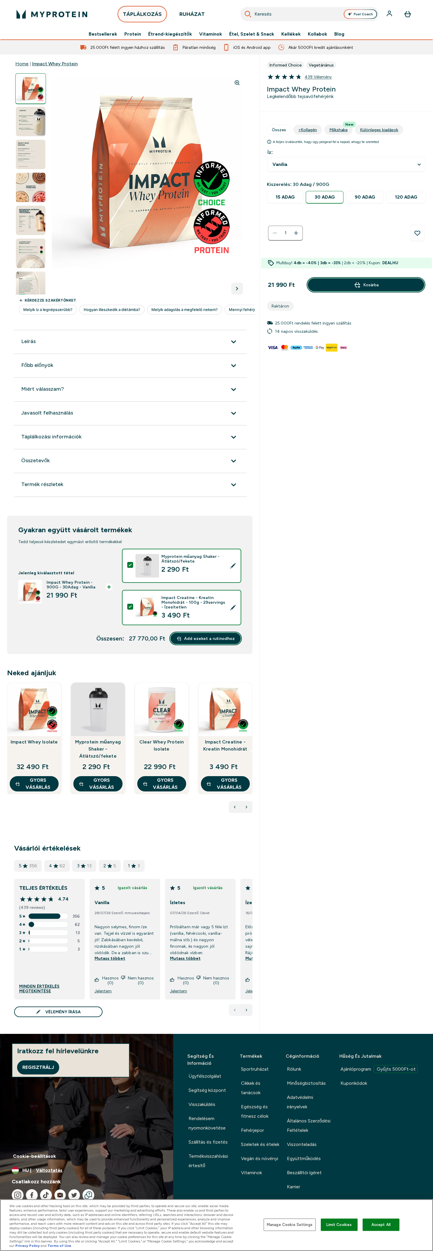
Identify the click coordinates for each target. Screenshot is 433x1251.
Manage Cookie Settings (290, 1224)
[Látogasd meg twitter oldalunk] (74, 1195)
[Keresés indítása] (248, 14)
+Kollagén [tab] (307, 129)
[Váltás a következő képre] (237, 289)
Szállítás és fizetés (208, 1141)
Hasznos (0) (110, 980)
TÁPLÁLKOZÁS (142, 14)
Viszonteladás (302, 1144)
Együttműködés (304, 1158)
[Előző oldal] (235, 1010)
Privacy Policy (27, 1246)
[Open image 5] (30, 220)
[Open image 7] (30, 286)
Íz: (270, 152)
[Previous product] (235, 807)
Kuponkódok (354, 1083)
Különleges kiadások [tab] (379, 129)
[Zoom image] (237, 82)
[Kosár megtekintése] (408, 14)
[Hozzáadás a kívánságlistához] (417, 233)
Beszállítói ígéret (304, 1172)
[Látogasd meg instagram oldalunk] (18, 1195)
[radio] (285, 197)
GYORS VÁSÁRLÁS (38, 784)
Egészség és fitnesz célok (254, 1111)
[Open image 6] (30, 253)
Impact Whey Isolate (34, 741)
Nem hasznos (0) (141, 980)
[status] (285, 233)
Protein (132, 34)
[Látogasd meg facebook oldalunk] (32, 1195)
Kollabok (317, 34)
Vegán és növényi (259, 1158)
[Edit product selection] (233, 566)
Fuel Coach (363, 14)
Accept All (381, 1224)
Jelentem (103, 991)
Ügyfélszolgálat (205, 1076)
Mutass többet (110, 958)
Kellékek (291, 34)
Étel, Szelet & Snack (251, 34)
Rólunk (294, 1069)
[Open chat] (88, 1195)
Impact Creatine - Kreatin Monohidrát (225, 745)
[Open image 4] (30, 187)
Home (22, 63)
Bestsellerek (103, 34)
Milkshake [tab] (341, 128)
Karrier (293, 1186)
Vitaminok (210, 34)
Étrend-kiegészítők (170, 34)
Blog (339, 34)
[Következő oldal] (246, 1010)
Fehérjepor (252, 1130)
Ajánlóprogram (378, 1069)
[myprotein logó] (51, 14)
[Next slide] (251, 751)
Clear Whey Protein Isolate (161, 745)
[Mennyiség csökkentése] (274, 233)
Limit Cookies (339, 1224)
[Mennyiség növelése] (296, 233)
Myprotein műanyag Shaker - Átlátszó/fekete (98, 748)
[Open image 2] (30, 121)
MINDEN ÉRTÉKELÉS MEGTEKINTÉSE (39, 988)
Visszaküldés (202, 1104)
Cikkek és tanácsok (250, 1088)
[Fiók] (390, 14)
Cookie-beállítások (34, 1156)
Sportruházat (255, 1069)
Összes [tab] (279, 129)
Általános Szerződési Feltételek (308, 1125)
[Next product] (246, 807)
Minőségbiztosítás (306, 1083)
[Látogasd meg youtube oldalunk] (60, 1195)
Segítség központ (207, 1090)
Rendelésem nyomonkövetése (207, 1123)
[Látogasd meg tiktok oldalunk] (46, 1195)
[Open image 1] (30, 88)
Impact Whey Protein (55, 63)
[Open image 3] (30, 154)
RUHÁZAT (192, 14)
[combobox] (309, 14)
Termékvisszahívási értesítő (208, 1161)
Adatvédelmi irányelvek (300, 1102)
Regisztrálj (38, 1067)
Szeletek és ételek (260, 1144)
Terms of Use (59, 1246)
